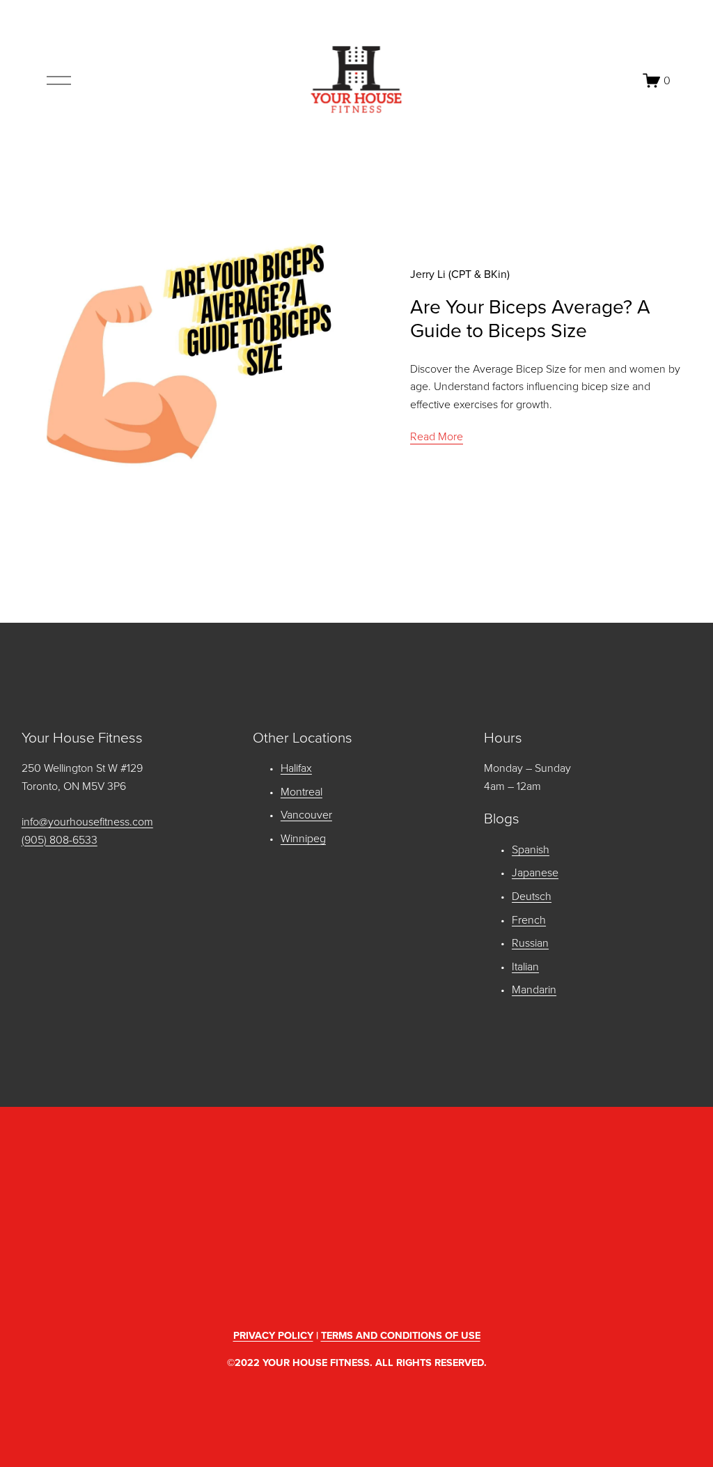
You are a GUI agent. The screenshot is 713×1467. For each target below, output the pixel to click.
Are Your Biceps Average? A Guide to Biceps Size (530, 317)
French (529, 919)
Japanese (535, 872)
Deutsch (531, 895)
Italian (525, 966)
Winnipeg (303, 838)
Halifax (296, 767)
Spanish (530, 849)
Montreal (301, 791)
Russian (530, 942)
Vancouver (306, 814)
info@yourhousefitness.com (87, 821)
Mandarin (534, 989)
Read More (436, 436)
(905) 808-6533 (59, 839)
